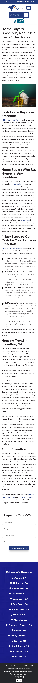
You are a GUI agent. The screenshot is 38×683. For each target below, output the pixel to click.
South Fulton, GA (20, 646)
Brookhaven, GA (20, 588)
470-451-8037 (18, 15)
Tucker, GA (20, 657)
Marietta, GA (20, 620)
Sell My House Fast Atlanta (11, 120)
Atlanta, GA (20, 578)
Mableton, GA (20, 615)
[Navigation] (28, 8)
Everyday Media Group (24, 671)
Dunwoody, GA (20, 599)
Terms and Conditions (18, 674)
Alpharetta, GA (20, 583)
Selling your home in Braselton (12, 248)
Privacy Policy (19, 677)
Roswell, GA (20, 630)
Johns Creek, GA (20, 609)
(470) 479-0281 (27, 497)
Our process (25, 220)
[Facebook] (17, 680)
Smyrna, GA (20, 641)
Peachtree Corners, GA (20, 625)
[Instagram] (20, 680)
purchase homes (18, 184)
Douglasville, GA (20, 594)
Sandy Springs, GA (20, 636)
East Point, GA (20, 604)
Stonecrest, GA (20, 651)
